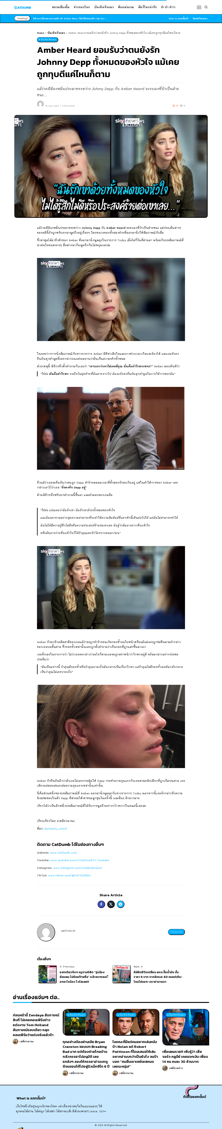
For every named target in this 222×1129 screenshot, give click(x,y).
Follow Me (176, 931)
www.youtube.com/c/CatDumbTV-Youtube (79, 860)
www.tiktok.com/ (69, 875)
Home (40, 32)
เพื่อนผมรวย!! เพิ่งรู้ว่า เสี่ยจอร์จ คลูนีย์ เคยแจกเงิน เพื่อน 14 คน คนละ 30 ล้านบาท (185, 1056)
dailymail (50, 828)
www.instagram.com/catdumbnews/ (77, 868)
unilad (62, 828)
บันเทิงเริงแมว (56, 32)
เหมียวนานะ (27, 1041)
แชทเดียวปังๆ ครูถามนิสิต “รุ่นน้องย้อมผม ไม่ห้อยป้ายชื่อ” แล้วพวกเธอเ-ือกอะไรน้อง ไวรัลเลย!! (84, 977)
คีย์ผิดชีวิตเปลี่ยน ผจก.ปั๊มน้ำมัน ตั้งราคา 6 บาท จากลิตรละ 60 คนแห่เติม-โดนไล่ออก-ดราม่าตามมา (158, 977)
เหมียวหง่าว (176, 1068)
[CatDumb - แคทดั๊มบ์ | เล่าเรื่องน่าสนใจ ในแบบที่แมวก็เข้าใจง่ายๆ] (22, 7)
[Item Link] (86, 1022)
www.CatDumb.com (63, 852)
